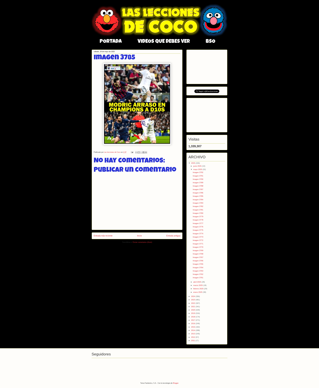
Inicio (139, 236)
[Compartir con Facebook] (143, 152)
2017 (193, 320)
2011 (193, 340)
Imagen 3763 (198, 271)
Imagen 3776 (198, 227)
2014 (193, 330)
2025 (193, 163)
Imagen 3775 (198, 230)
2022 (193, 303)
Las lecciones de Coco (112, 152)
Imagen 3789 (198, 183)
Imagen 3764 (198, 267)
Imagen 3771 (198, 244)
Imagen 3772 (198, 240)
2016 (193, 323)
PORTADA (111, 41)
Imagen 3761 (198, 278)
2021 (193, 307)
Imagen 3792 (198, 172)
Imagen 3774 (198, 234)
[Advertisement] (207, 66)
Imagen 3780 (198, 213)
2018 (193, 317)
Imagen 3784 (198, 200)
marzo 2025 (198, 285)
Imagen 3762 (198, 274)
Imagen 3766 (198, 261)
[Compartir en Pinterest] (146, 152)
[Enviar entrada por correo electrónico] (132, 152)
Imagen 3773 (198, 237)
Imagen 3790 (198, 179)
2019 (193, 313)
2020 (193, 310)
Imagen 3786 (198, 193)
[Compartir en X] (141, 152)
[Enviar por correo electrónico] (136, 152)
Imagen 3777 (198, 223)
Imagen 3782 (198, 206)
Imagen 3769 (198, 250)
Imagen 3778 (198, 220)
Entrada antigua (173, 236)
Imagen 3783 (198, 203)
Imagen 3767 (198, 257)
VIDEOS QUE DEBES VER (164, 41)
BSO (210, 41)
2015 (193, 327)
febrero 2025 (198, 289)
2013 (193, 334)
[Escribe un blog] (139, 152)
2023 (193, 300)
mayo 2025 (198, 169)
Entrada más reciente (103, 236)
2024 (193, 296)
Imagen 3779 (198, 217)
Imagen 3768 (198, 254)
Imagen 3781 (198, 210)
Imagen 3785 (198, 196)
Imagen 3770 (198, 247)
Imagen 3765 (198, 264)
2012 (193, 337)
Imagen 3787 (198, 189)
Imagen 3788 (198, 186)
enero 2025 (198, 292)
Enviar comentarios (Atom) (142, 242)
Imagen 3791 (198, 176)
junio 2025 (197, 166)
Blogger (175, 383)
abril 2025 (197, 282)
